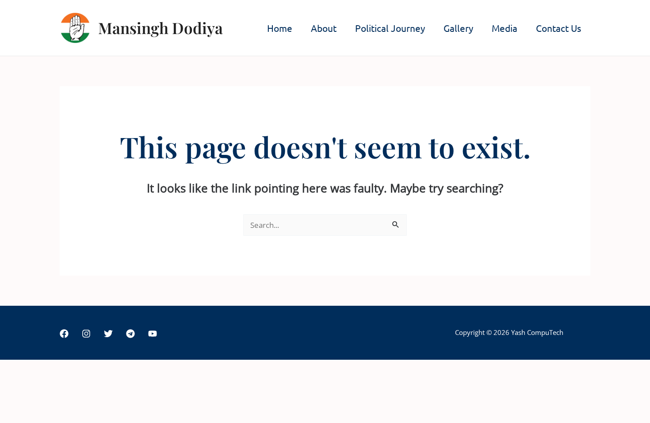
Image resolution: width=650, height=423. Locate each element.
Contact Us (558, 28)
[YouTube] (152, 333)
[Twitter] (108, 333)
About (323, 28)
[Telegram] (130, 333)
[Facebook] (64, 333)
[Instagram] (86, 333)
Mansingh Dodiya (160, 27)
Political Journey (390, 28)
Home (279, 28)
